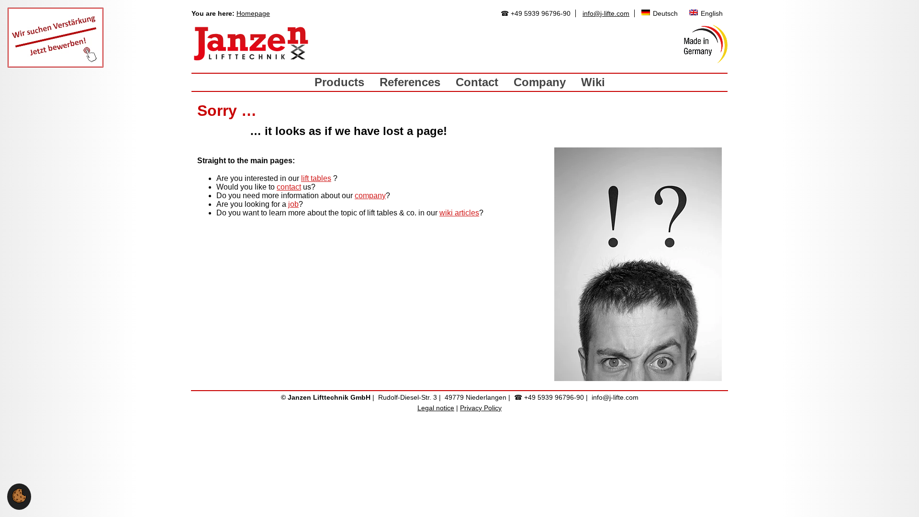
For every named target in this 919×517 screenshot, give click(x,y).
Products (339, 82)
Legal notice (435, 408)
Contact (477, 82)
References (410, 82)
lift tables (316, 178)
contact (289, 187)
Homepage (253, 13)
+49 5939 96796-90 (541, 13)
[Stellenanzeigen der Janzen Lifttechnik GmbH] (55, 65)
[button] (19, 500)
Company (540, 82)
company (370, 195)
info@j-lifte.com (606, 13)
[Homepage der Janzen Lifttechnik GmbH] (251, 44)
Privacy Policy (481, 408)
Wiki (593, 82)
